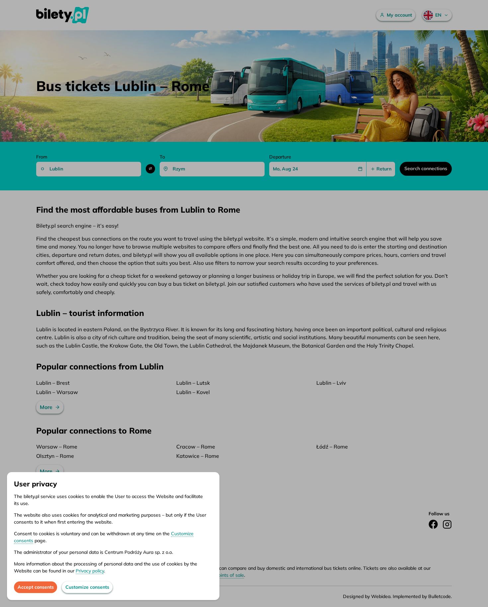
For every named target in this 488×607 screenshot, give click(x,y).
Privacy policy (90, 571)
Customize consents (87, 587)
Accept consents (36, 587)
